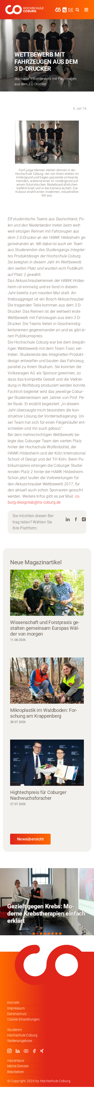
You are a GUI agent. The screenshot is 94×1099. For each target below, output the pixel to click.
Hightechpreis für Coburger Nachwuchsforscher (38, 795)
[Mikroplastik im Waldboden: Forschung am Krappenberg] (47, 680)
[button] (18, 159)
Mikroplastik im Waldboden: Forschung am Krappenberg (43, 713)
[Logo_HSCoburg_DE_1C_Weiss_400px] (24, 7)
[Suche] (77, 10)
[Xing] (84, 519)
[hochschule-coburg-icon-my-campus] (58, 9)
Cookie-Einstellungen (23, 1019)
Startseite (21, 79)
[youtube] (26, 1051)
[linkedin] (17, 1051)
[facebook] (34, 1051)
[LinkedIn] (67, 519)
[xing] (42, 1051)
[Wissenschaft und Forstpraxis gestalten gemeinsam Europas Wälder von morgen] (47, 593)
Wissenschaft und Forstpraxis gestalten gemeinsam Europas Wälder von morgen (45, 628)
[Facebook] (76, 519)
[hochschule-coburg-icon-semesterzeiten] (64, 8)
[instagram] (9, 1051)
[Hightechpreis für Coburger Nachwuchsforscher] (47, 763)
